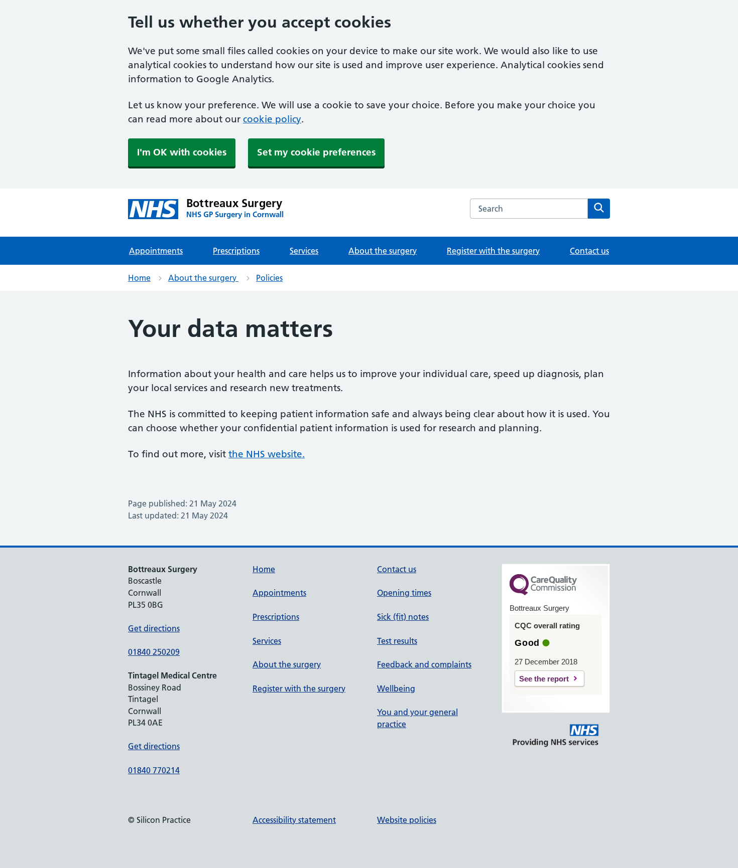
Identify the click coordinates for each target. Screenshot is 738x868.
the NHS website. (266, 454)
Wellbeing (396, 688)
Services (304, 251)
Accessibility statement (294, 820)
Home (139, 278)
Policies (269, 278)
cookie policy (272, 119)
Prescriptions (236, 251)
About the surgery (382, 251)
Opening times (404, 593)
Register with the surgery (493, 251)
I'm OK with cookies (181, 152)
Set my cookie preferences (316, 152)
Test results (397, 641)
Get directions (154, 628)
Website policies (406, 820)
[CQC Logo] (543, 593)
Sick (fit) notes (403, 617)
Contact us (589, 251)
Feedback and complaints (424, 664)
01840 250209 (154, 652)
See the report (544, 678)
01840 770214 (154, 770)
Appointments (156, 251)
